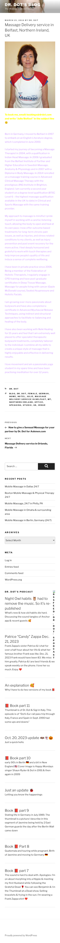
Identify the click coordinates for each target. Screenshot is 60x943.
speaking (15, 405)
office (39, 402)
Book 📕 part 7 (17, 871)
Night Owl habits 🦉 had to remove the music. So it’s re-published (28, 603)
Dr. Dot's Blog (23, 4)
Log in (8, 560)
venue (42, 405)
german (44, 393)
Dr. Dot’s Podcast (19, 591)
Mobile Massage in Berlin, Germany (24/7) (28, 520)
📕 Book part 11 (17, 706)
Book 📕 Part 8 (17, 846)
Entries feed (12, 566)
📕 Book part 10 (18, 758)
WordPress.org (13, 579)
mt (49, 399)
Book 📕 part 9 (17, 810)
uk (35, 405)
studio (27, 405)
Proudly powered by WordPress (21, 935)
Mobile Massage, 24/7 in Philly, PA (24, 503)
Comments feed (14, 573)
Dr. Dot (33, 20)
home (12, 396)
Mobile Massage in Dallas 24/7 (22, 486)
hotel (21, 396)
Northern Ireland (21, 402)
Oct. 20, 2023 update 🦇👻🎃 (29, 738)
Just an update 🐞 (19, 790)
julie (30, 396)
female (32, 393)
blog (12, 393)
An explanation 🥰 (19, 685)
